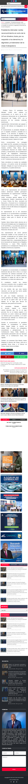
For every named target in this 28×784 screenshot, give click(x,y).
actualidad (7, 22)
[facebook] (11, 1)
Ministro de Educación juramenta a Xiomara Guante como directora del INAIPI (12, 385)
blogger (5, 419)
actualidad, (19, 49)
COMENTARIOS (23, 564)
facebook (22, 419)
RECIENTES (5, 564)
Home (2, 22)
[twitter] (16, 1)
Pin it (9, 357)
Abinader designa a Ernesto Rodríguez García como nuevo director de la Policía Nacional (13, 414)
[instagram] (14, 1)
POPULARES (14, 564)
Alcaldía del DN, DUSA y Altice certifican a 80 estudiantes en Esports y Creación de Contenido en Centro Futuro (17, 600)
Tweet (9, 353)
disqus (13, 419)
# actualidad (9, 349)
